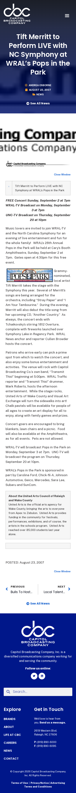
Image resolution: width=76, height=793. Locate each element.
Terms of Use (19, 783)
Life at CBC (12, 735)
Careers (10, 743)
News (40, 94)
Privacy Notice (40, 783)
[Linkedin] (42, 676)
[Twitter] (34, 676)
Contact (11, 759)
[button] (66, 15)
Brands (9, 719)
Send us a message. (52, 722)
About (9, 727)
